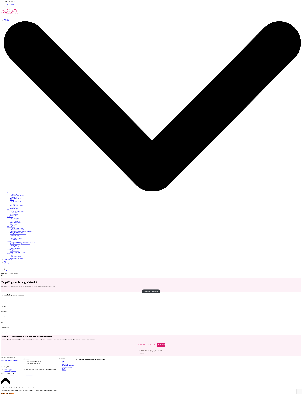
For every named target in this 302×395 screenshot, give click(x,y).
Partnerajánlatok (8, 259)
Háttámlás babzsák (14, 235)
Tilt (7, 393)
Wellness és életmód (15, 219)
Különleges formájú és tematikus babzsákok (21, 231)
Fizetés (63, 362)
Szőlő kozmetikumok (15, 256)
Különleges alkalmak (15, 222)
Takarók (12, 200)
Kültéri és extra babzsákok (16, 232)
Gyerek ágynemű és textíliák (17, 195)
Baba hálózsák (13, 212)
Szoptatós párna (14, 208)
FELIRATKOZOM (161, 345)
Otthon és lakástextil (15, 218)
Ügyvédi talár (13, 224)
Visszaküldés (65, 364)
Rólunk (5, 262)
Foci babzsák (13, 239)
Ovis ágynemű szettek (15, 201)
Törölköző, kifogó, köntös (16, 205)
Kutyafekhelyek (11, 249)
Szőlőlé (12, 255)
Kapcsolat (6, 263)
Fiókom (64, 361)
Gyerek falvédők (14, 204)
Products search (4, 273)
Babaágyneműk (14, 202)
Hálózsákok (10, 210)
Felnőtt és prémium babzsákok (17, 229)
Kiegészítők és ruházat (15, 198)
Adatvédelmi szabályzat (68, 365)
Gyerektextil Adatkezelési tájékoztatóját (155, 348)
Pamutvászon (13, 245)
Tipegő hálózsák (14, 215)
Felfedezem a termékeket (151, 291)
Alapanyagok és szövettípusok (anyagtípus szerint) (22, 242)
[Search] (2, 275)
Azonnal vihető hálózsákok (17, 211)
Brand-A (12, 375)
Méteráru (9, 241)
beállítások (4, 390)
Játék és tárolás (13, 197)
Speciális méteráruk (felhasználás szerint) (20, 244)
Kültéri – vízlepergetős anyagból (18, 252)
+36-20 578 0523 (8, 369)
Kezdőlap (6, 19)
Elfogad (3, 393)
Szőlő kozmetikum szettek (16, 258)
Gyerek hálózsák (14, 214)
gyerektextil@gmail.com (10, 371)
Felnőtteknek (10, 217)
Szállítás (64, 370)
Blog (5, 261)
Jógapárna (12, 225)
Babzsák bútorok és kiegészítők (18, 234)
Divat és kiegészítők (15, 221)
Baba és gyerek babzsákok (16, 228)
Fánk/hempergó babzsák (16, 238)
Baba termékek (14, 194)
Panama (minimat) (14, 246)
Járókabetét (13, 207)
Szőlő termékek (11, 254)
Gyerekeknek (10, 193)
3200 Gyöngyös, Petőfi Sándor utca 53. (10, 360)
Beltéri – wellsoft (14, 251)
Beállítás (11, 393)
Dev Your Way (29, 375)
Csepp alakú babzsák (15, 236)
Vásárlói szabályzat (67, 367)
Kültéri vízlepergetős (15, 248)
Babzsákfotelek (11, 227)
